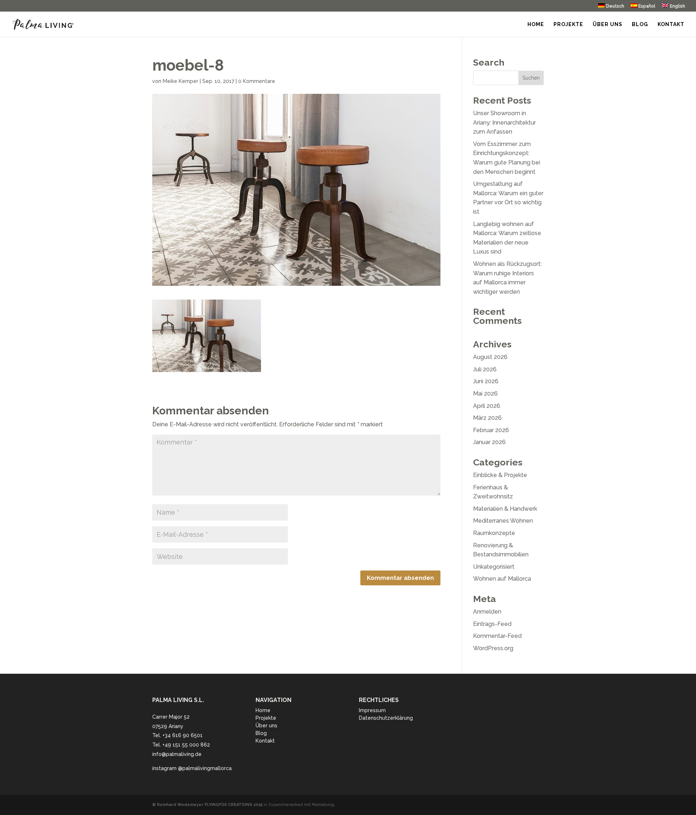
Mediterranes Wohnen (503, 520)
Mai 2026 (485, 393)
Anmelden (487, 611)
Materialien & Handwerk (505, 508)
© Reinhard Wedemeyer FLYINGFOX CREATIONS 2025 (207, 804)
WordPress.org (493, 648)
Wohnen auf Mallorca (502, 578)
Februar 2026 (491, 430)
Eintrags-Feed (492, 623)
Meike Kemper (180, 81)
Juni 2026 (485, 381)
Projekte (568, 24)
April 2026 (486, 405)
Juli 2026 (485, 369)
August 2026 (490, 357)
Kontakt (671, 24)
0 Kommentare (256, 81)
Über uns (607, 24)
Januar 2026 (489, 442)
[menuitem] (611, 7)
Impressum (372, 710)
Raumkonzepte (494, 533)
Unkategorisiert (493, 566)
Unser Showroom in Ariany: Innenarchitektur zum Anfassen (504, 122)
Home (535, 24)
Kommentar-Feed (497, 635)
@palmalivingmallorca (205, 768)
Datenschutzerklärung (386, 718)
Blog (640, 24)
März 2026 (487, 417)
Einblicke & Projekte (500, 475)
